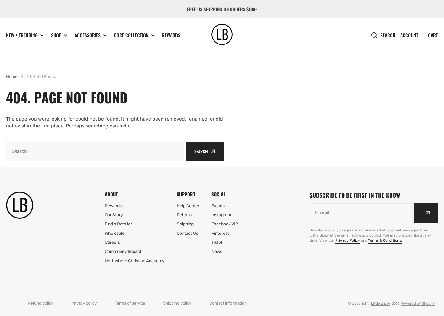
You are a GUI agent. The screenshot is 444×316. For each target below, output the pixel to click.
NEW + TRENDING (22, 35)
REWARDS (171, 35)
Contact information (228, 303)
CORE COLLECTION (131, 35)
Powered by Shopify (418, 303)
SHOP (56, 35)
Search (387, 35)
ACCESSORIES (88, 35)
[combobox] (95, 151)
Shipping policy (177, 303)
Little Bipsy (380, 303)
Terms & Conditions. (385, 240)
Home (12, 76)
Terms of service (130, 303)
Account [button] (409, 35)
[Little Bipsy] (222, 35)
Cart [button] (433, 35)
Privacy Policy (347, 240)
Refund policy (40, 303)
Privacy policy (84, 303)
